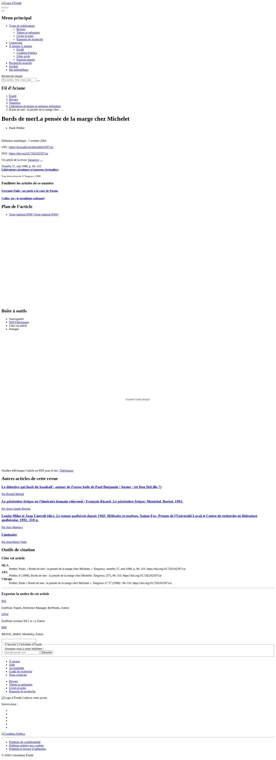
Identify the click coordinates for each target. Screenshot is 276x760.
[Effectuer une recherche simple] (3, 7)
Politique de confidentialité (25, 742)
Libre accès (23, 56)
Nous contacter (18, 674)
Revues (21, 29)
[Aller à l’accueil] (11, 3)
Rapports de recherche (30, 39)
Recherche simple (12, 76)
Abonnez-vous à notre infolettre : (24, 648)
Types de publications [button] (22, 25)
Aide (12, 664)
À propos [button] (15, 46)
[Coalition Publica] (13, 733)
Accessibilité (16, 668)
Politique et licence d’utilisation (27, 748)
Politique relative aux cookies (26, 745)
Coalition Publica (27, 52)
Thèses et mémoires (28, 32)
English (13, 66)
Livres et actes (25, 36)
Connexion (15, 42)
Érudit (20, 49)
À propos (26, 46)
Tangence (14, 102)
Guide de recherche (20, 671)
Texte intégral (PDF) (21, 214)
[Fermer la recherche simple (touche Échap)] (6, 7)
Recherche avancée (20, 63)
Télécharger (66, 470)
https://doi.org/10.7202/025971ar (28, 153)
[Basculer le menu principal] (3, 10)
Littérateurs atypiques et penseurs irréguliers (35, 106)
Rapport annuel (26, 59)
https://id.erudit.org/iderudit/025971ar (31, 147)
